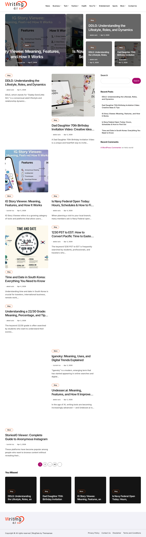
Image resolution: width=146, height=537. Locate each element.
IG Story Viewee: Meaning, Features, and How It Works (121, 115)
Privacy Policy (93, 533)
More (122, 6)
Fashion (75, 6)
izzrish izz (10, 210)
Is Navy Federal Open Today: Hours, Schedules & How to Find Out (73, 205)
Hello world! (128, 148)
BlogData (35, 533)
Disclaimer (117, 533)
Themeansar (47, 533)
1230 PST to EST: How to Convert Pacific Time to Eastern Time (73, 236)
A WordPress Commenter (111, 147)
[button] (79, 40)
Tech (66, 6)
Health (84, 6)
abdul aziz (38, 62)
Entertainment (104, 6)
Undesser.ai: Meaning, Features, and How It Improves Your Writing (72, 394)
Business (56, 6)
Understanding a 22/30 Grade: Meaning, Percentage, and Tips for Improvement (26, 315)
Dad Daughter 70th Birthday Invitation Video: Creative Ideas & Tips (72, 129)
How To (92, 6)
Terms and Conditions (132, 533)
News (48, 6)
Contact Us (132, 6)
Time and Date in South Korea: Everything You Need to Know (25, 279)
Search (104, 75)
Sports (114, 6)
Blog (44, 45)
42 (55, 464)
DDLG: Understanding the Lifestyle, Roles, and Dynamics (98, 55)
